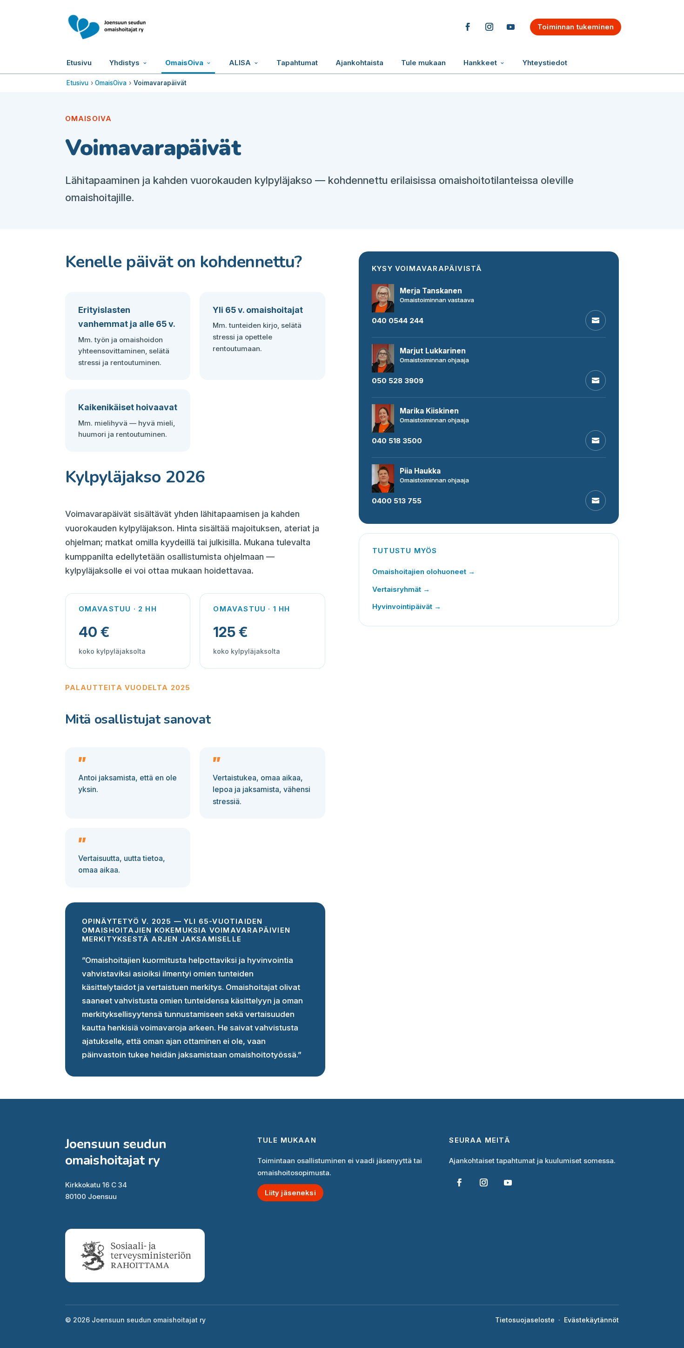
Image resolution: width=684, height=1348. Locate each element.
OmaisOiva (184, 62)
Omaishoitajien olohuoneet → (423, 571)
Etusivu (79, 62)
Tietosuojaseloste (525, 1320)
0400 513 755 (397, 500)
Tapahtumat (297, 62)
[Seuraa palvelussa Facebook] (467, 27)
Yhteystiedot (545, 62)
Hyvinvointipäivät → (406, 606)
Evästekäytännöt (591, 1320)
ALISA (240, 62)
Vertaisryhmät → (401, 589)
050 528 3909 (397, 380)
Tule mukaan (423, 62)
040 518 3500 (397, 440)
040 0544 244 (397, 320)
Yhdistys (124, 62)
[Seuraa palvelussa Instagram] (489, 27)
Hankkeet (480, 62)
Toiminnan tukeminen (575, 26)
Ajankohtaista (359, 62)
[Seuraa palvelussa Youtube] (510, 27)
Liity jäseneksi (290, 1192)
